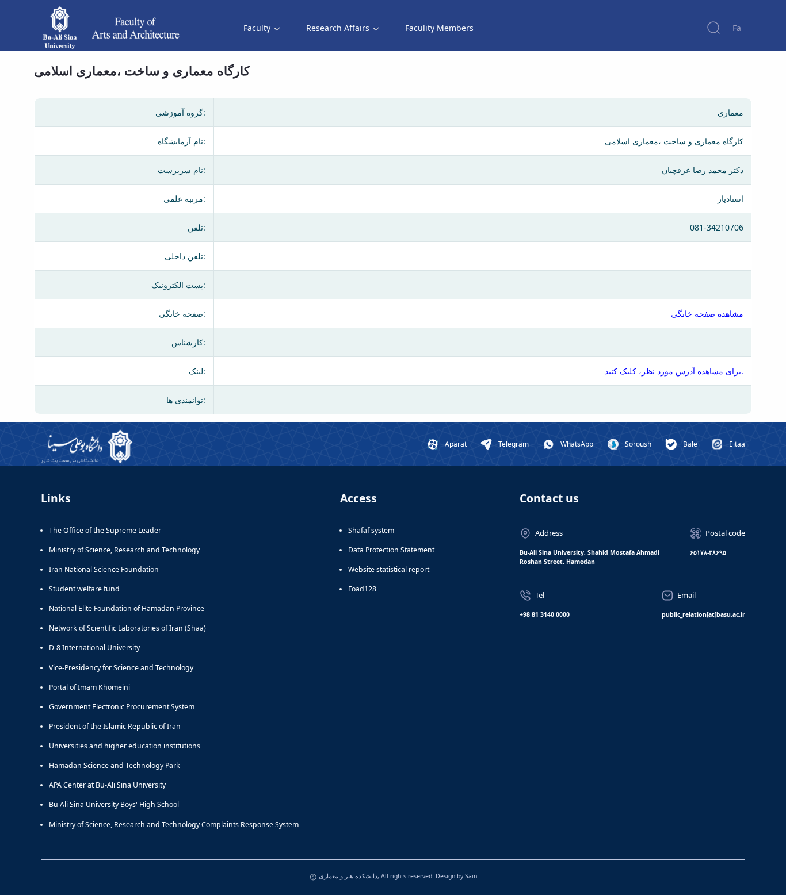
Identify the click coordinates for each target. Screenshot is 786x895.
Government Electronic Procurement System (121, 707)
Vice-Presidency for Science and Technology (121, 668)
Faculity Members (439, 27)
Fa (736, 27)
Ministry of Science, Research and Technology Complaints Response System (174, 824)
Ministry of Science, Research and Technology (124, 550)
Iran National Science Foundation (104, 569)
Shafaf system (371, 530)
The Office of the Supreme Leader (105, 530)
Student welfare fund (84, 589)
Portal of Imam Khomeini (89, 687)
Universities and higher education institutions (124, 746)
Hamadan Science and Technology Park (114, 765)
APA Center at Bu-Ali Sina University (107, 785)
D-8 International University (94, 647)
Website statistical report (388, 569)
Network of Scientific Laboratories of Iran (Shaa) (127, 628)
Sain (471, 876)
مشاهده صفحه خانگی (707, 313)
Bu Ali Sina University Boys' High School (114, 804)
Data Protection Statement (391, 550)
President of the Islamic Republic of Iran (115, 726)
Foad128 (362, 589)
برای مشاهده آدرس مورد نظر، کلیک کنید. (674, 371)
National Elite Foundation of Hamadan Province (126, 608)
